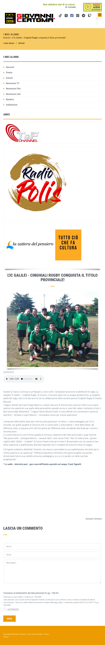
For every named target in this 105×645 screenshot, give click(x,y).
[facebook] (72, 16)
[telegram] (83, 16)
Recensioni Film (13, 88)
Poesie (9, 72)
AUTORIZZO (13, 609)
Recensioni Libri (13, 94)
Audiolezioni (11, 104)
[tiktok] (60, 16)
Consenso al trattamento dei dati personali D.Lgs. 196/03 (31, 593)
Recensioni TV (12, 83)
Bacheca (10, 99)
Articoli (21, 43)
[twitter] (66, 16)
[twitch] (89, 16)
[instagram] (78, 16)
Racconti (10, 67)
